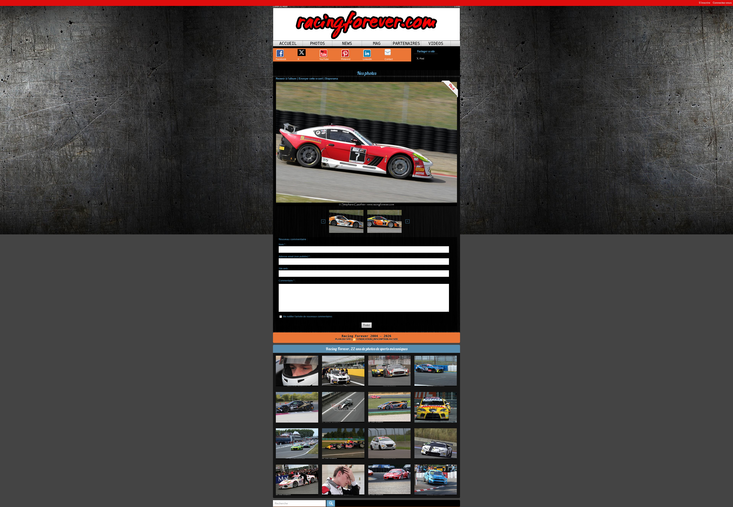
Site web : (284, 268)
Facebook (281, 59)
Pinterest (345, 59)
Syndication (364, 339)
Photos (317, 43)
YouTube (324, 59)
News (347, 43)
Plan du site (343, 339)
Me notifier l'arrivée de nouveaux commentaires (307, 316)
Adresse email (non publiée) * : (295, 256)
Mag (376, 43)
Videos (435, 43)
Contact (389, 59)
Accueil (288, 43)
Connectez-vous (722, 2)
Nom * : (282, 244)
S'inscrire (704, 2)
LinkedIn (367, 59)
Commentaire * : (287, 280)
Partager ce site (426, 51)
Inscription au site (386, 339)
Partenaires (406, 43)
